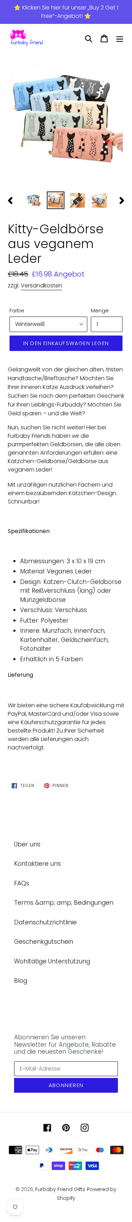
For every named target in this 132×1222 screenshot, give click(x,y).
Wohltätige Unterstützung (52, 961)
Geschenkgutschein (43, 941)
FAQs (21, 883)
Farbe (17, 310)
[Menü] (119, 39)
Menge (100, 310)
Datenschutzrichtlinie (45, 922)
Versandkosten (41, 285)
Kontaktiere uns (37, 863)
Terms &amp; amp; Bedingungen (63, 902)
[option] (66, 118)
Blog (20, 980)
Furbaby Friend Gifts (60, 1189)
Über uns (27, 844)
